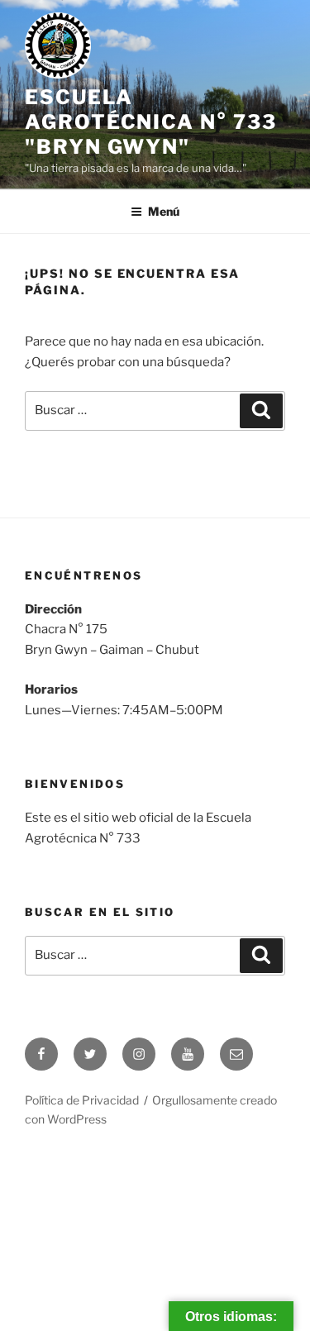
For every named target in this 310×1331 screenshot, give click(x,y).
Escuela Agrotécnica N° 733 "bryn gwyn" (151, 122)
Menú (163, 211)
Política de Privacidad (82, 1100)
